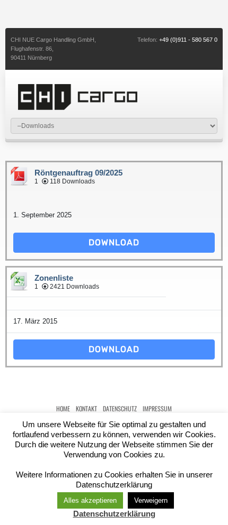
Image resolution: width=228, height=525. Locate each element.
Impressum (157, 408)
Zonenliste (53, 278)
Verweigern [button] (151, 500)
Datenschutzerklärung (114, 513)
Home (63, 408)
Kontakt (86, 408)
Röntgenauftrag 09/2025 (78, 173)
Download (114, 242)
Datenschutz (120, 408)
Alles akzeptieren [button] (90, 500)
